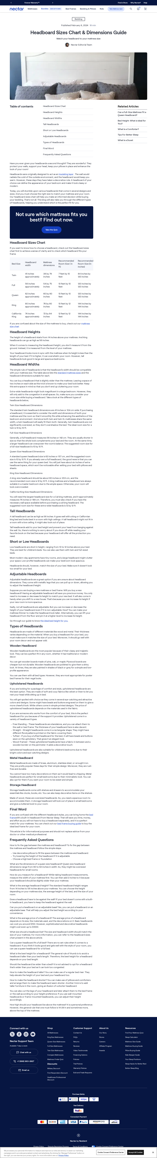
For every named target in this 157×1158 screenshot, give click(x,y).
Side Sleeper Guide (132, 1055)
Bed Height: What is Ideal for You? (132, 122)
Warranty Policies (80, 1068)
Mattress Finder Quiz (55, 1059)
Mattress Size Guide (133, 1042)
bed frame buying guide (69, 823)
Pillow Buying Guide (132, 1050)
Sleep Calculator (131, 1037)
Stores (101, 1037)
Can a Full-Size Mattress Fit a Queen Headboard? (132, 113)
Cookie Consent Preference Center (110, 1146)
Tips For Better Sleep (128, 134)
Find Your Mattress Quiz (134, 1033)
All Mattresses (52, 1033)
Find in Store (123, 3)
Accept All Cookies (136, 1152)
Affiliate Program (105, 1046)
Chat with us (25, 1052)
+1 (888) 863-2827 (25, 1061)
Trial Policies (78, 1064)
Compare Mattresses (55, 1055)
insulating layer (66, 174)
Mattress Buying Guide (134, 1046)
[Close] (153, 1152)
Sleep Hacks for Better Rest (135, 1064)
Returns (76, 1042)
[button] (136, 2)
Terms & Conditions (80, 1146)
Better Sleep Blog (132, 1068)
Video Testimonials (80, 1050)
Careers (102, 1042)
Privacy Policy (38, 1146)
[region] (78, 1152)
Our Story (103, 1033)
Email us (25, 1070)
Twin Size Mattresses (55, 1050)
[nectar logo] (17, 9)
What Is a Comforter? (128, 129)
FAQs (75, 1037)
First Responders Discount (57, 1073)
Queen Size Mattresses (56, 1042)
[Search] (131, 8)
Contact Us (77, 1033)
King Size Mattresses (55, 1037)
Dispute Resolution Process (58, 1146)
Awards (102, 1050)
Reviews (76, 1046)
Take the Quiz (52, 230)
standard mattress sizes (69, 373)
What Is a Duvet (125, 140)
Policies (76, 1059)
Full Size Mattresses (55, 1046)
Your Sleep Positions (133, 1059)
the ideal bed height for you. (54, 621)
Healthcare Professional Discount (56, 1078)
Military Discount (53, 1068)
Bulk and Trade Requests (82, 1073)
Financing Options (80, 1055)
